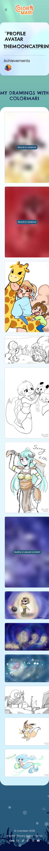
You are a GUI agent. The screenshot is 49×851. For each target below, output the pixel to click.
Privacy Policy (25, 836)
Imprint (11, 836)
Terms (38, 836)
